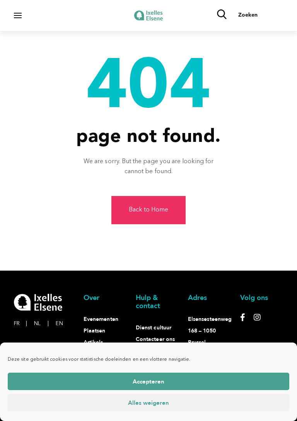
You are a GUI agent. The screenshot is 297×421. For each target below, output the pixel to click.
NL (41, 323)
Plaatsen (95, 330)
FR (20, 323)
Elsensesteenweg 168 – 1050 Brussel (210, 330)
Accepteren (148, 381)
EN (59, 323)
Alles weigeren (148, 403)
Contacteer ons (155, 339)
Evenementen (101, 319)
